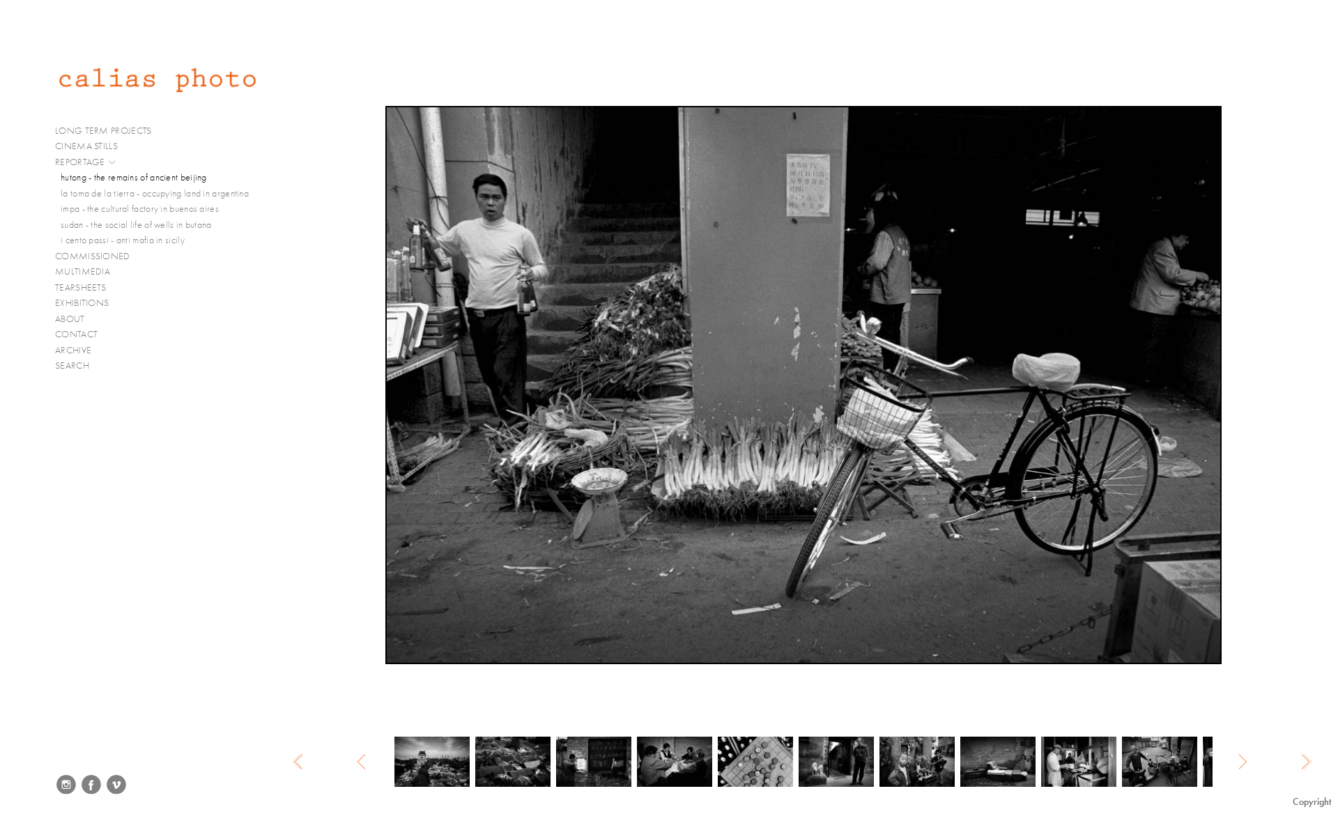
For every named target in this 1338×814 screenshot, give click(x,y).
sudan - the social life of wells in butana (136, 225)
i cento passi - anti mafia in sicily (123, 240)
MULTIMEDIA (83, 271)
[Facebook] (91, 784)
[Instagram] (66, 784)
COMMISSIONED (93, 256)
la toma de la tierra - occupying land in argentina (155, 193)
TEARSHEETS (80, 287)
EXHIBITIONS (82, 303)
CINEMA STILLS (87, 146)
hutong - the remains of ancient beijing (134, 177)
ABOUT (70, 319)
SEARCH (72, 365)
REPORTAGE (81, 162)
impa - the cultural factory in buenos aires (140, 209)
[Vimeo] (116, 784)
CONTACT (76, 334)
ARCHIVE (73, 350)
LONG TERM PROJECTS (104, 130)
